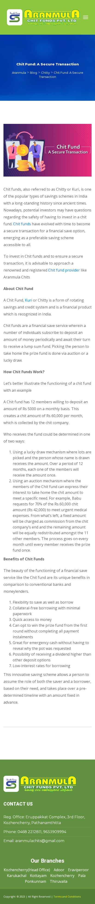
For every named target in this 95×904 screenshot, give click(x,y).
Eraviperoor (78, 869)
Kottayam (38, 875)
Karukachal (16, 875)
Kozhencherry (62, 875)
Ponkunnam (35, 881)
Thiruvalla (58, 881)
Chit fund (22, 223)
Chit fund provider (64, 270)
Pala (82, 875)
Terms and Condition (67, 896)
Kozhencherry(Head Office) (27, 869)
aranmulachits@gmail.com (39, 841)
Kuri (28, 300)
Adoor (59, 869)
